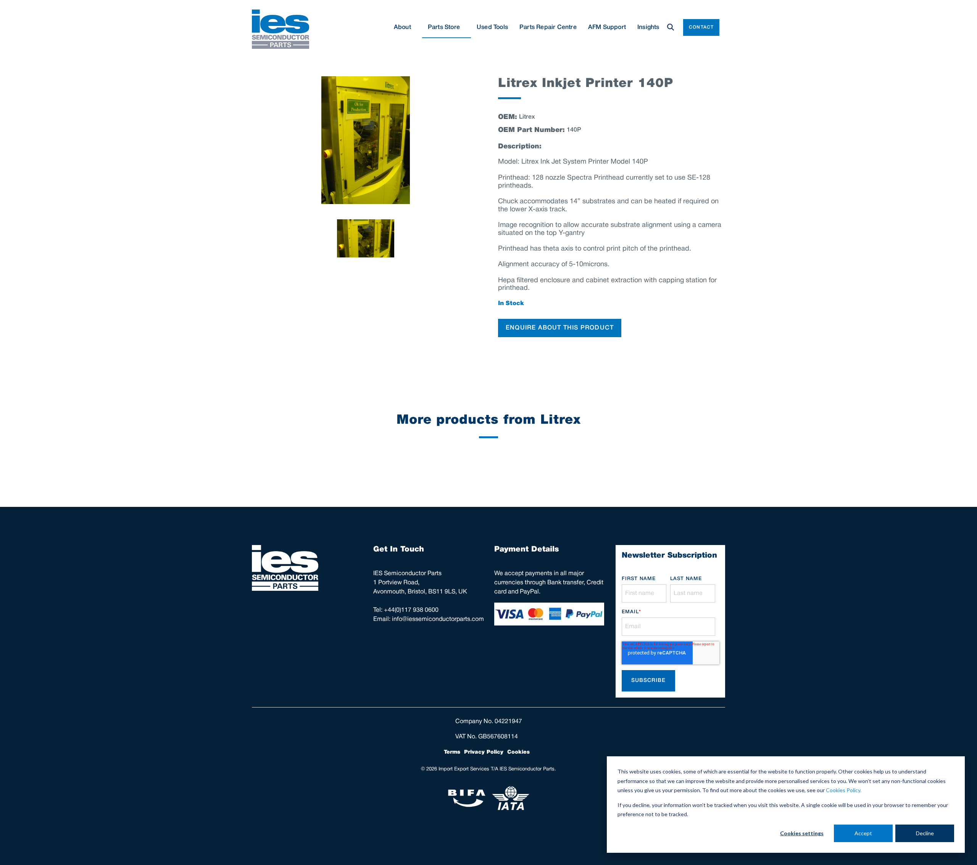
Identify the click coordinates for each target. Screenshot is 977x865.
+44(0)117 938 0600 (411, 610)
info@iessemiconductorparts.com (438, 619)
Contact (701, 27)
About (402, 27)
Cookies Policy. (843, 790)
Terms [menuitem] (452, 752)
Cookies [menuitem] (518, 752)
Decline (925, 833)
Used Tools (492, 27)
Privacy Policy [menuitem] (483, 752)
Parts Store (444, 27)
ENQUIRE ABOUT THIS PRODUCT (560, 328)
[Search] (671, 27)
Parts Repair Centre (548, 27)
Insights (648, 27)
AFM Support (607, 27)
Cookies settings (802, 833)
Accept (863, 833)
